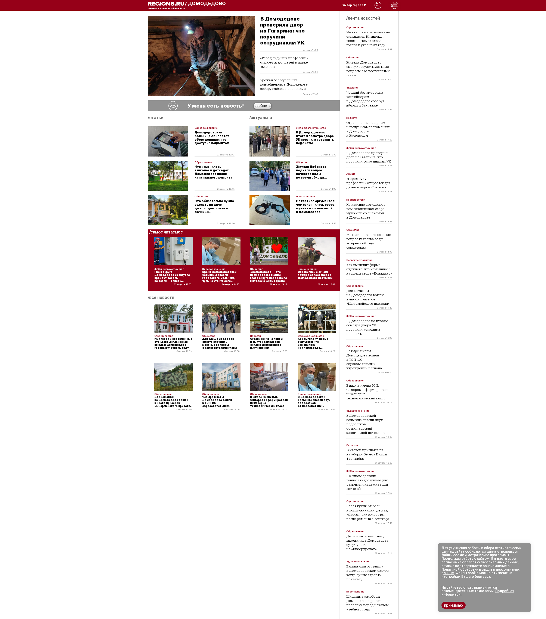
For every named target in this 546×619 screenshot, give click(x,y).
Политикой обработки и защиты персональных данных (480, 571)
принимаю (453, 605)
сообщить (263, 106)
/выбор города (352, 5)
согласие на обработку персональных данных (479, 562)
